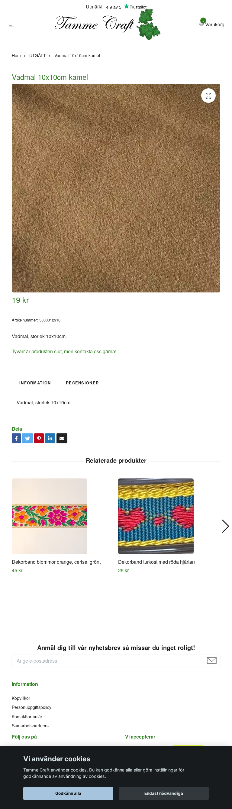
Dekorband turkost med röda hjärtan (156, 608)
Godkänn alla (68, 793)
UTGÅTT (37, 102)
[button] (225, 573)
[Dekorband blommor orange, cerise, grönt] (63, 563)
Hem (16, 102)
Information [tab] (35, 429)
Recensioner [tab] (82, 429)
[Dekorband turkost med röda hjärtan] (169, 563)
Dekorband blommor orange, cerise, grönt (56, 608)
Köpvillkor (21, 745)
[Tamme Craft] (113, 48)
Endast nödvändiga (163, 793)
